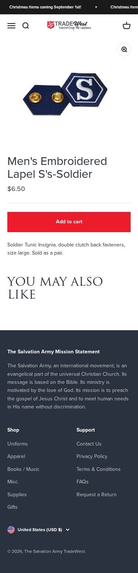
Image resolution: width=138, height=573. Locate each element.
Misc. (13, 482)
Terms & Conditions (99, 469)
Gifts (12, 507)
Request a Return (97, 494)
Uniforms (17, 444)
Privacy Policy (92, 456)
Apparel (16, 456)
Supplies (17, 494)
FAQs (83, 482)
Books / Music (23, 469)
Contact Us (89, 444)
